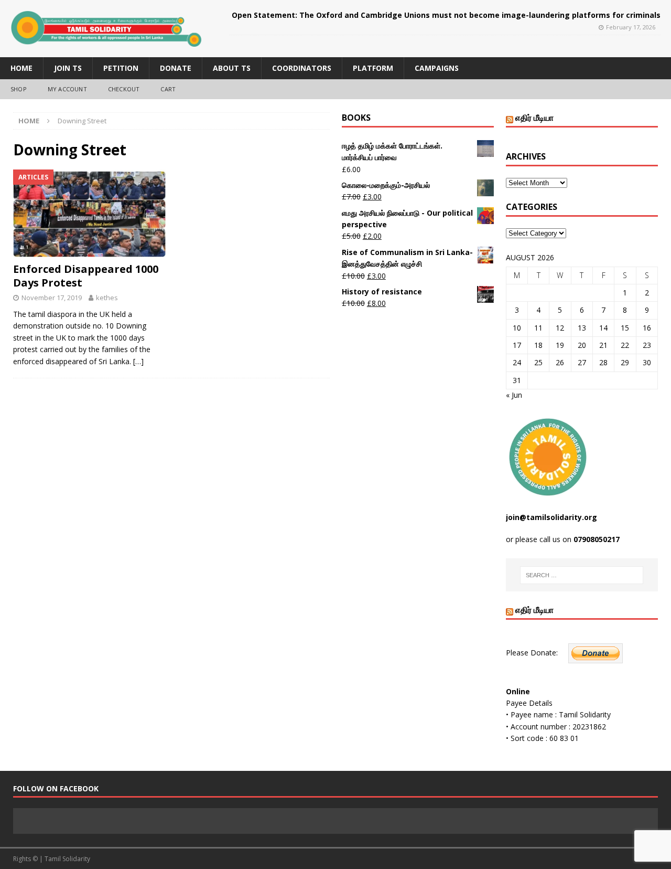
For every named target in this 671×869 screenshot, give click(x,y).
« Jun (514, 395)
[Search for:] (581, 575)
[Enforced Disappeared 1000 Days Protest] (89, 213)
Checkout (124, 89)
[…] (138, 361)
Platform (373, 68)
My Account (67, 89)
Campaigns (437, 68)
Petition (120, 68)
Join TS (68, 68)
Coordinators (301, 68)
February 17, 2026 (630, 27)
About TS (232, 68)
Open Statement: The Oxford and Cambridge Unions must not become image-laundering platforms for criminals (446, 15)
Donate (175, 68)
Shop (18, 89)
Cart (168, 89)
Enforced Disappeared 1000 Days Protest (85, 276)
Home (21, 68)
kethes (107, 297)
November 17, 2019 (51, 297)
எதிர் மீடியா (534, 117)
